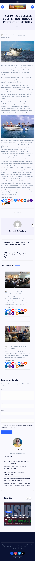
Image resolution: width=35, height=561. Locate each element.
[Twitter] (5, 200)
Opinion (9, 511)
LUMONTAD (22, 346)
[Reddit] (21, 200)
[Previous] (27, 498)
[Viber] (28, 200)
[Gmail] (12, 200)
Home (17, 26)
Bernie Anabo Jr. (9, 523)
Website (3, 418)
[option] (17, 514)
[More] (3, 204)
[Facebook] (2, 200)
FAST (18, 212)
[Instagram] (18, 200)
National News (21, 35)
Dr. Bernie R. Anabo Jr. (10, 35)
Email (3, 410)
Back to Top (18, 557)
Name (3, 403)
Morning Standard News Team (16, 291)
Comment (4, 389)
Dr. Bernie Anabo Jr (13, 346)
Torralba (7, 294)
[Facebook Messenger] (15, 200)
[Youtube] (9, 200)
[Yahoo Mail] (31, 200)
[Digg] (25, 200)
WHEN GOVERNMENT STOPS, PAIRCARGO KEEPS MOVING (17, 517)
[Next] (30, 498)
